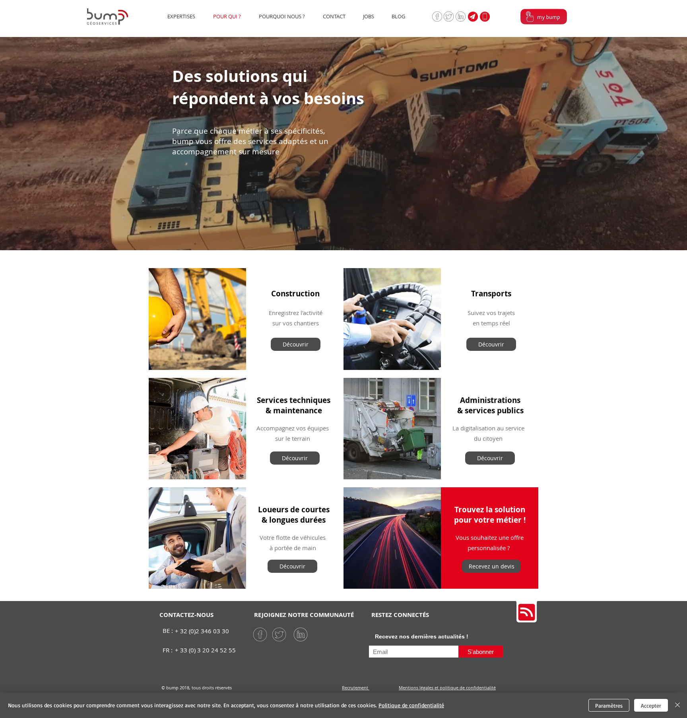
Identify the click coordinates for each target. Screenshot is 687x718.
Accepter (651, 705)
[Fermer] (677, 705)
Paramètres (609, 705)
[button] (485, 16)
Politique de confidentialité (411, 705)
